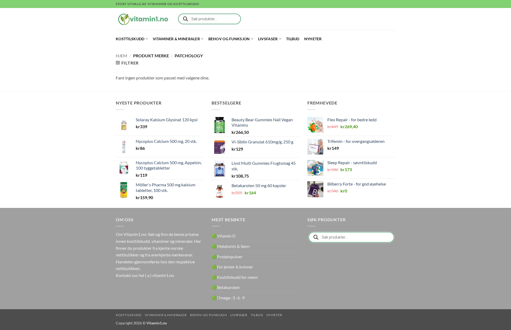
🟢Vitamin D (224, 235)
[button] (127, 62)
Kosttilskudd (130, 39)
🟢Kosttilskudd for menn (235, 277)
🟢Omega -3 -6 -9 (228, 297)
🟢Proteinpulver (227, 256)
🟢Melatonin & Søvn (231, 246)
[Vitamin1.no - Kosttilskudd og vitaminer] (142, 19)
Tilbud (292, 39)
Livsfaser (268, 39)
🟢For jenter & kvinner (232, 266)
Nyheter (313, 39)
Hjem (121, 55)
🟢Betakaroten (226, 287)
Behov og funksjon (229, 39)
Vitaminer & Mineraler (176, 39)
